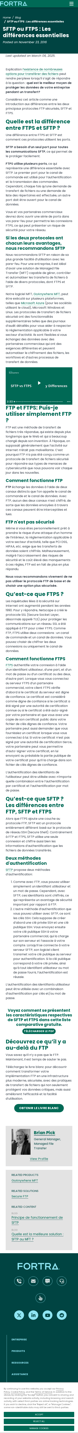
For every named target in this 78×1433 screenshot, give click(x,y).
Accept (39, 1414)
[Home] (14, 3)
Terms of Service (43, 1391)
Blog (18, 17)
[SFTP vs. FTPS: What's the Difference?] (51, 402)
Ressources (20, 1363)
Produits (18, 1351)
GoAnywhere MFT (47, 294)
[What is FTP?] (16, 402)
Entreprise (19, 1339)
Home (7, 17)
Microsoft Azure (32, 303)
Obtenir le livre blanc (39, 1108)
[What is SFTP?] (31, 402)
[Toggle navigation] (71, 3)
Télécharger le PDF (39, 1031)
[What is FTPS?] (22, 402)
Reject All (39, 1421)
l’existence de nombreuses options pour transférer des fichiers (34, 71)
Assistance (20, 1374)
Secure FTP (20, 1196)
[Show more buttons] (68, 402)
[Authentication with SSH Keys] (40, 402)
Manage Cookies (39, 1428)
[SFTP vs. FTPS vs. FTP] (14, 402)
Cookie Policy (18, 1391)
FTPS (9, 665)
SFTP (9, 870)
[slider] (38, 402)
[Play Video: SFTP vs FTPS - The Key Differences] (39, 383)
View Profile (39, 1159)
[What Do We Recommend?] (57, 402)
